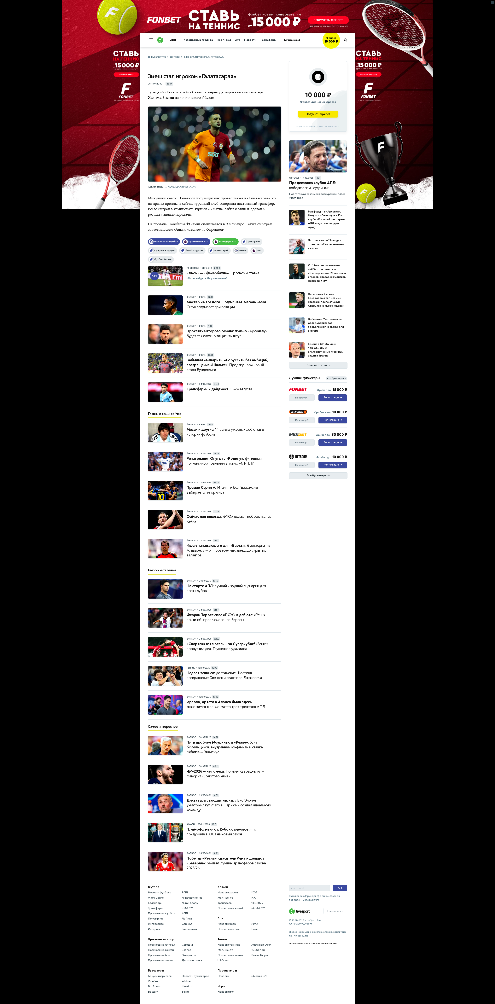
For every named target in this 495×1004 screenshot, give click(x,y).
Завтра (186, 950)
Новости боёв (227, 924)
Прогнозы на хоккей (161, 950)
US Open (223, 960)
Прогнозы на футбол (161, 913)
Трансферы (268, 40)
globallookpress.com (181, 187)
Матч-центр (156, 898)
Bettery (153, 992)
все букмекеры (336, 378)
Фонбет (153, 981)
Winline (186, 981)
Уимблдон (258, 950)
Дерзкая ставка (192, 960)
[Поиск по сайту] (347, 40)
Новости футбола (159, 892)
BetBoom (154, 986)
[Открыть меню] (151, 40)
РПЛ (185, 892)
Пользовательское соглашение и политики (312, 943)
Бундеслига (189, 929)
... (340, 45)
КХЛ (254, 892)
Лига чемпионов (192, 898)
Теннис (223, 939)
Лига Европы (190, 903)
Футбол (174, 57)
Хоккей (223, 887)
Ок (340, 888)
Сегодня (187, 945)
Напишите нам (335, 911)
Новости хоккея (228, 892)
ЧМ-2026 (187, 908)
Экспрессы (189, 955)
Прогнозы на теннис (161, 960)
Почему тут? (301, 397)
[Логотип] (160, 40)
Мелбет (187, 986)
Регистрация (332, 397)
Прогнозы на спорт (162, 939)
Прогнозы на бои (159, 955)
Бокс (254, 929)
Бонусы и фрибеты (160, 976)
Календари (155, 903)
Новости (250, 40)
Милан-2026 (259, 976)
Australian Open (261, 945)
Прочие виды (227, 970)
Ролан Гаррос (260, 955)
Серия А (187, 924)
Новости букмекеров (195, 976)
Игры (221, 986)
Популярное (156, 918)
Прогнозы (224, 40)
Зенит (185, 992)
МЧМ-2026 (258, 908)
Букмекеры (292, 40)
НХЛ (254, 898)
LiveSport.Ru (158, 57)
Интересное (156, 924)
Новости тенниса (229, 945)
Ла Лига (187, 918)
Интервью (154, 929)
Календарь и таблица (198, 40)
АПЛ (173, 40)
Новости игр (226, 992)
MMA (254, 924)
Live (237, 40)
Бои (220, 918)
